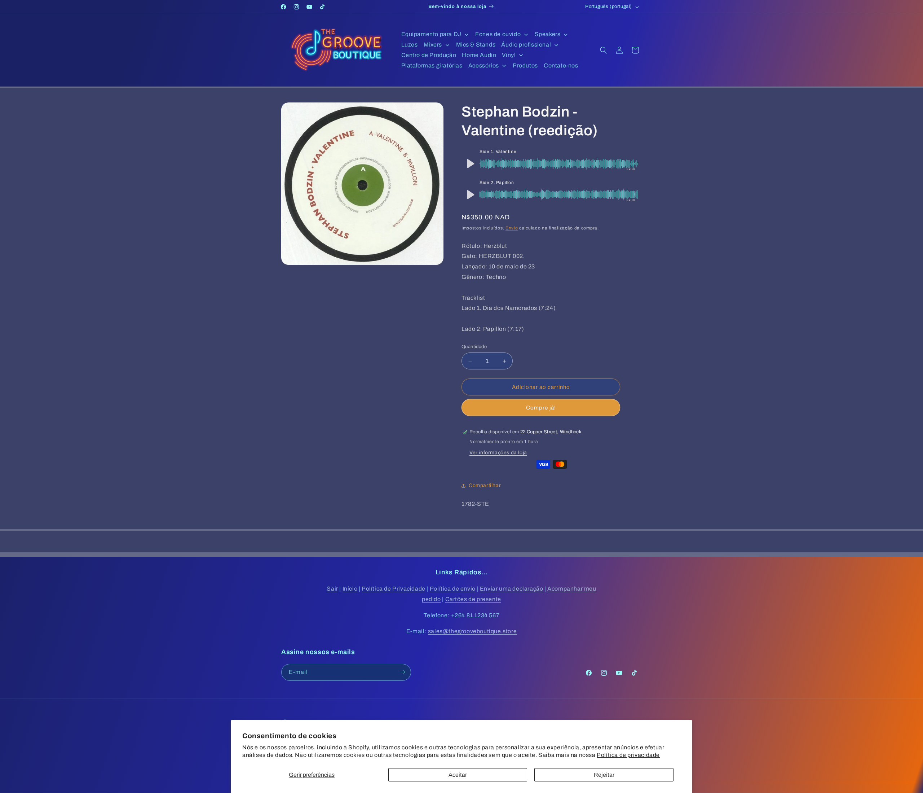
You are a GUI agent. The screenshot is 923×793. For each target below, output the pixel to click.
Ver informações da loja (498, 452)
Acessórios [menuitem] (483, 65)
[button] (603, 50)
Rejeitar (604, 775)
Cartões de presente (473, 599)
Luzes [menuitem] (409, 44)
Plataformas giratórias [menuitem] (432, 65)
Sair (332, 589)
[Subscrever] (403, 671)
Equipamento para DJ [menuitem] (431, 34)
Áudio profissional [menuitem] (526, 44)
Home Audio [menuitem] (479, 55)
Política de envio (453, 589)
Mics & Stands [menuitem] (476, 44)
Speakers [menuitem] (548, 34)
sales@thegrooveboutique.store (472, 631)
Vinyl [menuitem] (509, 55)
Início (350, 589)
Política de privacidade (628, 755)
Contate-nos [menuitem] (561, 65)
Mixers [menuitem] (433, 44)
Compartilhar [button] (485, 485)
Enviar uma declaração (511, 589)
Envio (511, 228)
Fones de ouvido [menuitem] (498, 34)
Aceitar (458, 775)
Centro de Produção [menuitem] (428, 55)
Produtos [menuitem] (525, 65)
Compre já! (541, 408)
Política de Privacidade (393, 589)
